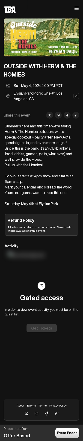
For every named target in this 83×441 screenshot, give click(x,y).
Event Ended (67, 433)
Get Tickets (41, 328)
